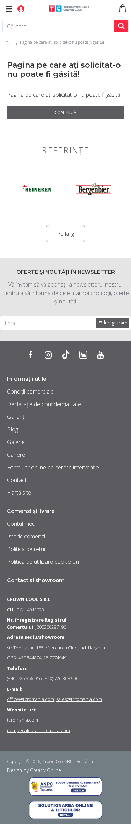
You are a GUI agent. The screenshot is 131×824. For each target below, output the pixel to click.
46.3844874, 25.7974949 (42, 658)
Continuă (65, 112)
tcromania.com (22, 720)
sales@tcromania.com (79, 699)
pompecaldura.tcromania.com (38, 730)
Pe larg (65, 233)
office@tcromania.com (30, 699)
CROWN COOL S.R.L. (29, 599)
